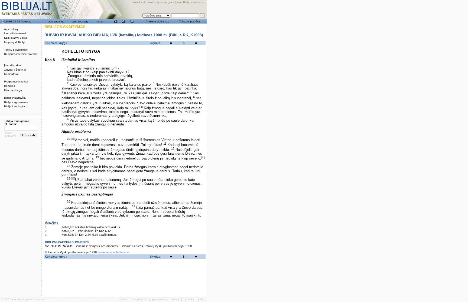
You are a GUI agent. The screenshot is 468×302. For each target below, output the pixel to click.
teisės (123, 299)
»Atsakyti (10, 135)
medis (99, 21)
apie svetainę (80, 21)
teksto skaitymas (158, 21)
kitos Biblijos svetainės (190, 2)
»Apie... (9, 132)
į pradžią (189, 299)
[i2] (203, 157)
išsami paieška (191, 21)
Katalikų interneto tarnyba (28, 299)
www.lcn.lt (139, 2)
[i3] (73, 178)
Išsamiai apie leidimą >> (113, 252)
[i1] (73, 138)
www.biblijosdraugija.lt (160, 2)
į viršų (201, 299)
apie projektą (56, 21)
